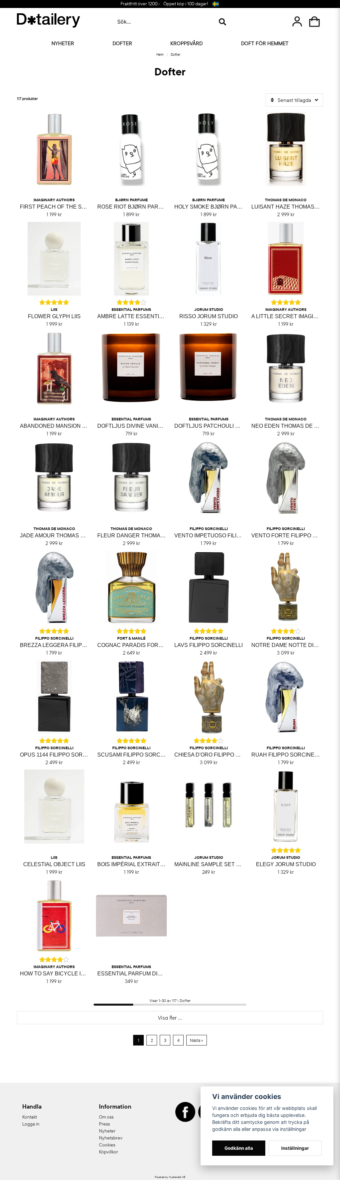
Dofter (122, 43)
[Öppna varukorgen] (314, 21)
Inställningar (295, 1148)
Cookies (107, 1145)
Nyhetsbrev (111, 1138)
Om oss (106, 1117)
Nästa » (196, 1040)
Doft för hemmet (265, 43)
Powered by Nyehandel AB (170, 1177)
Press (104, 1124)
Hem (160, 54)
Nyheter (62, 43)
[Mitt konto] (297, 21)
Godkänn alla (238, 1148)
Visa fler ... (170, 1017)
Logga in (31, 1124)
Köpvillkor (108, 1152)
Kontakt (29, 1117)
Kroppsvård (186, 43)
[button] (215, 4)
